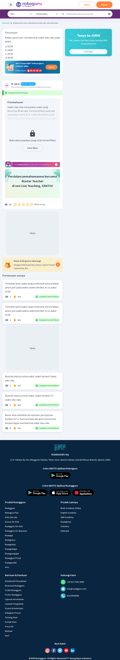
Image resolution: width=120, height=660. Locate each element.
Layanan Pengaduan (14, 603)
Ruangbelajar (11, 549)
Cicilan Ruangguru (13, 590)
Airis (7, 567)
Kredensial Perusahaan (15, 581)
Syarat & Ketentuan (14, 608)
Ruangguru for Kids (14, 526)
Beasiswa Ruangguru (14, 585)
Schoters (65, 526)
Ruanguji (9, 535)
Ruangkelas (10, 544)
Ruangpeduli (11, 562)
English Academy (68, 512)
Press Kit (9, 626)
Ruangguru (10, 508)
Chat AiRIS (88, 51)
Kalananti (65, 530)
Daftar (87, 4)
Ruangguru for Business (16, 530)
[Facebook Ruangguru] (53, 650)
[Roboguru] (29, 4)
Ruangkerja (66, 521)
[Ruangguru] (60, 447)
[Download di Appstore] (60, 492)
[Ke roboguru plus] (32, 164)
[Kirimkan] (63, 14)
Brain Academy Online (71, 508)
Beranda (5, 23)
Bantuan (8, 631)
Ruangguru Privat (13, 558)
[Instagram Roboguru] (47, 650)
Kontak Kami (11, 622)
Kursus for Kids (12, 521)
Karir (7, 635)
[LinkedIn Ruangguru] (72, 650)
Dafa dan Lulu (11, 517)
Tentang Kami (11, 617)
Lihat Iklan (32, 148)
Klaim (51, 67)
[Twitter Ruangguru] (60, 650)
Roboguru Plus (12, 512)
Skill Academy (67, 517)
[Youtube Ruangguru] (66, 650)
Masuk (104, 4)
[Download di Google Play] (60, 475)
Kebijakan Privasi (13, 612)
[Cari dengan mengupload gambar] (109, 14)
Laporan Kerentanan (14, 599)
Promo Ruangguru (13, 594)
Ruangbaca (10, 540)
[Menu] (11, 4)
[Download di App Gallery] (83, 492)
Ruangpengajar (12, 553)
